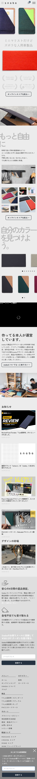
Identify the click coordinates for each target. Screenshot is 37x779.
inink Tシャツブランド (11, 746)
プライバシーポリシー (10, 716)
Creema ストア (8, 740)
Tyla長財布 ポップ (10, 704)
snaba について (9, 686)
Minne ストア (7, 743)
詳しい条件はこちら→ (9, 603)
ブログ (4, 689)
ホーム (4, 680)
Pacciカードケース (10, 707)
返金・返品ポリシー (10, 722)
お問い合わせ (7, 725)
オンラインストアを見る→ (19, 94)
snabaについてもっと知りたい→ (17, 365)
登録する (18, 662)
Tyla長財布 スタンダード (12, 698)
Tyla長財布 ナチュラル (11, 701)
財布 (20, 680)
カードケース (23, 683)
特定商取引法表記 (9, 719)
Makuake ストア (9, 737)
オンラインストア (9, 683)
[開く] (33, 3)
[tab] (22, 271)
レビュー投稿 (7, 728)
